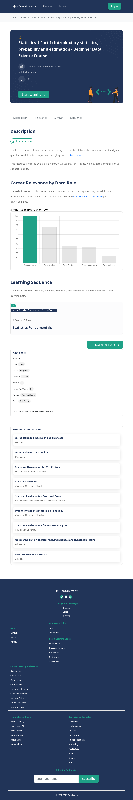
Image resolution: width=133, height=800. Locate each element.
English (66, 608)
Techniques (54, 632)
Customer (73, 721)
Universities (54, 643)
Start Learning (32, 94)
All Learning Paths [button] (103, 345)
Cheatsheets (16, 675)
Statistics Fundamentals (32, 327)
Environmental (75, 726)
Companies (54, 652)
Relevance (41, 118)
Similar (58, 118)
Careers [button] (63, 5)
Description (20, 118)
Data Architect (16, 744)
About (13, 637)
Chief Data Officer (18, 726)
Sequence (76, 118)
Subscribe (89, 779)
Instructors (54, 657)
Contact (13, 632)
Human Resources (77, 739)
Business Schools (57, 648)
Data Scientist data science (88, 196)
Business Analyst (18, 721)
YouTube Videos (17, 707)
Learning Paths (17, 698)
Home (13, 17)
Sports (72, 758)
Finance (72, 730)
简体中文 (66, 615)
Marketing (73, 744)
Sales (71, 753)
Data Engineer (16, 739)
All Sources (54, 661)
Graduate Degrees (18, 693)
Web (71, 762)
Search (23, 17)
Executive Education (19, 689)
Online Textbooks (18, 702)
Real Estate (74, 749)
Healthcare (74, 735)
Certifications (16, 684)
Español (66, 612)
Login (114, 6)
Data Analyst (16, 730)
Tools (51, 628)
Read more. (76, 155)
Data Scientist (16, 735)
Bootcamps (15, 671)
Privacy (13, 641)
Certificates (15, 680)
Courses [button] (48, 5)
